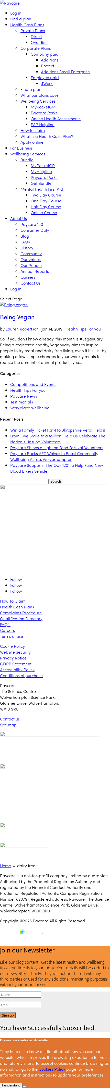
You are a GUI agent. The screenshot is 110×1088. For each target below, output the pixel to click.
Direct (36, 36)
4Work (47, 83)
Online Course (44, 212)
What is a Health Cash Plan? (46, 136)
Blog (24, 236)
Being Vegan (17, 317)
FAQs (25, 242)
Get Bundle (41, 183)
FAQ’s (5, 624)
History (26, 248)
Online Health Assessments (56, 118)
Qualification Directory (21, 618)
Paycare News (23, 396)
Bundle (27, 160)
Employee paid (45, 77)
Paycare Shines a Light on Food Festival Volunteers (56, 447)
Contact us (10, 719)
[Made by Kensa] (23, 931)
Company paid (45, 54)
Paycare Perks (44, 113)
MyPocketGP (43, 107)
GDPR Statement (15, 664)
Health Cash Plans (27, 25)
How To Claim (13, 601)
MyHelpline (41, 171)
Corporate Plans (35, 48)
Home (5, 866)
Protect (47, 66)
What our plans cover (40, 95)
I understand (11, 1085)
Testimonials (21, 402)
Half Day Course (46, 207)
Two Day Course (46, 195)
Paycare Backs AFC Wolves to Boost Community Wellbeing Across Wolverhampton (54, 456)
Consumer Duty (34, 230)
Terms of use (11, 636)
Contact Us (30, 283)
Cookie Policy (12, 646)
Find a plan (20, 19)
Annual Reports (34, 271)
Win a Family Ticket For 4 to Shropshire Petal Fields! (57, 430)
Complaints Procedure (21, 613)
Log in (15, 13)
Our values (30, 259)
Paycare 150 (31, 224)
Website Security (15, 652)
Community (31, 253)
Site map (8, 725)
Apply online (31, 142)
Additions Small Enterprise (65, 72)
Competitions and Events (33, 384)
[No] (25, 1086)
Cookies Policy (52, 1069)
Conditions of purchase (21, 675)
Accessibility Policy (17, 670)
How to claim (32, 130)
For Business (21, 148)
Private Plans (32, 30)
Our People (31, 265)
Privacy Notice (13, 658)
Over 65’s (39, 42)
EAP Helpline (42, 124)
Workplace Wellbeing (30, 408)
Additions (49, 60)
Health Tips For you (83, 329)
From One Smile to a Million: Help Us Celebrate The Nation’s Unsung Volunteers (57, 439)
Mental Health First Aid (41, 189)
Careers (27, 277)
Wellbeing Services (38, 101)
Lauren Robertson (22, 329)
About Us (18, 218)
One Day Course (46, 201)
